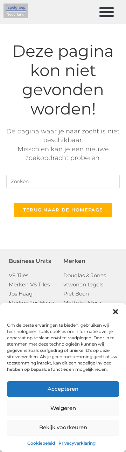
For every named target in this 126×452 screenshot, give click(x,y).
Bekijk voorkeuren (63, 427)
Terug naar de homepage (63, 210)
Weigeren (63, 408)
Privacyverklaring (77, 443)
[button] (115, 311)
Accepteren (63, 388)
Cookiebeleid (41, 443)
